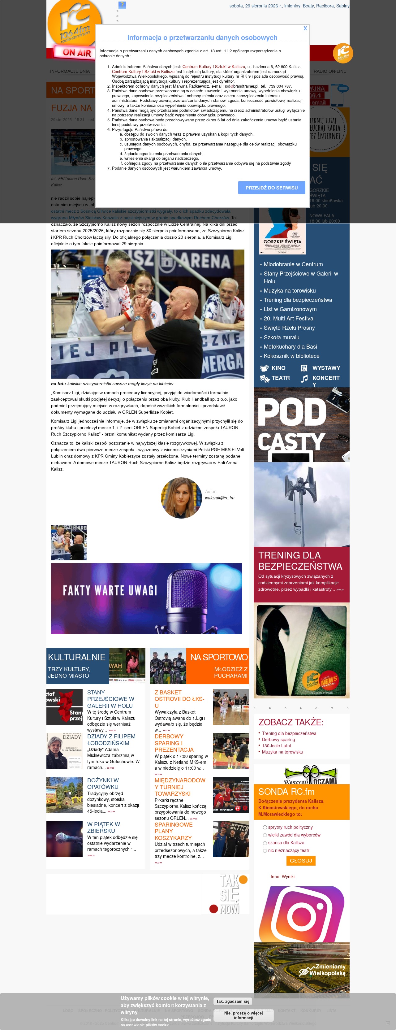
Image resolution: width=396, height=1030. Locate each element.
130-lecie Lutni (276, 745)
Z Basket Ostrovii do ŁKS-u (179, 698)
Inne (275, 876)
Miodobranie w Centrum (293, 264)
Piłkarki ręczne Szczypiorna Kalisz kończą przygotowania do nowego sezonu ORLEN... (180, 809)
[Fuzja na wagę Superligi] (69, 560)
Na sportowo (219, 656)
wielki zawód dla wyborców (294, 835)
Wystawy (326, 368)
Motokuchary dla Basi (290, 346)
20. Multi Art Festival (289, 318)
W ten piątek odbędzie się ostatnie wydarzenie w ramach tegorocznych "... (112, 843)
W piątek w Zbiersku (103, 827)
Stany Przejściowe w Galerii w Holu (110, 698)
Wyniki (288, 876)
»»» (112, 730)
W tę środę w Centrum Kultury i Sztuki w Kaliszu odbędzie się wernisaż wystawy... (111, 721)
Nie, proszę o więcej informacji (243, 1015)
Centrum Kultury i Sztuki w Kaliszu (214, 66)
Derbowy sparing (278, 739)
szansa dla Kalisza (286, 842)
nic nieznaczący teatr (288, 850)
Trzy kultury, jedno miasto (69, 672)
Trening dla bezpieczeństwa (298, 299)
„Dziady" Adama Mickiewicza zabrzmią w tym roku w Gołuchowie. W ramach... (113, 758)
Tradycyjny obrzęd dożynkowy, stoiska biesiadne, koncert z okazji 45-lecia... (113, 802)
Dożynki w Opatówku (103, 783)
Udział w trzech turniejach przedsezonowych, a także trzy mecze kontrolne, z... (181, 850)
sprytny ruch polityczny (290, 827)
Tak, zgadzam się (232, 1001)
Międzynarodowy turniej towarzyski (180, 786)
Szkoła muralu (281, 337)
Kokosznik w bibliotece (292, 355)
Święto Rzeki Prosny (289, 327)
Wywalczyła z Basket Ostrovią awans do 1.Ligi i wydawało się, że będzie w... (180, 721)
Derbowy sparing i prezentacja (174, 742)
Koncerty (326, 381)
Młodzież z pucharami (231, 672)
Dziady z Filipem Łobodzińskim (111, 739)
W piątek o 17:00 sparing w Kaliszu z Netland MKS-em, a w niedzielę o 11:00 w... (181, 762)
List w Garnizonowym (290, 309)
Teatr (281, 378)
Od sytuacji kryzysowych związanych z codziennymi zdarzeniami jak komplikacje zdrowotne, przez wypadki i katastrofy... (298, 583)
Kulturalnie (77, 656)
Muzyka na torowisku (290, 290)
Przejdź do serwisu (272, 187)
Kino (279, 368)
